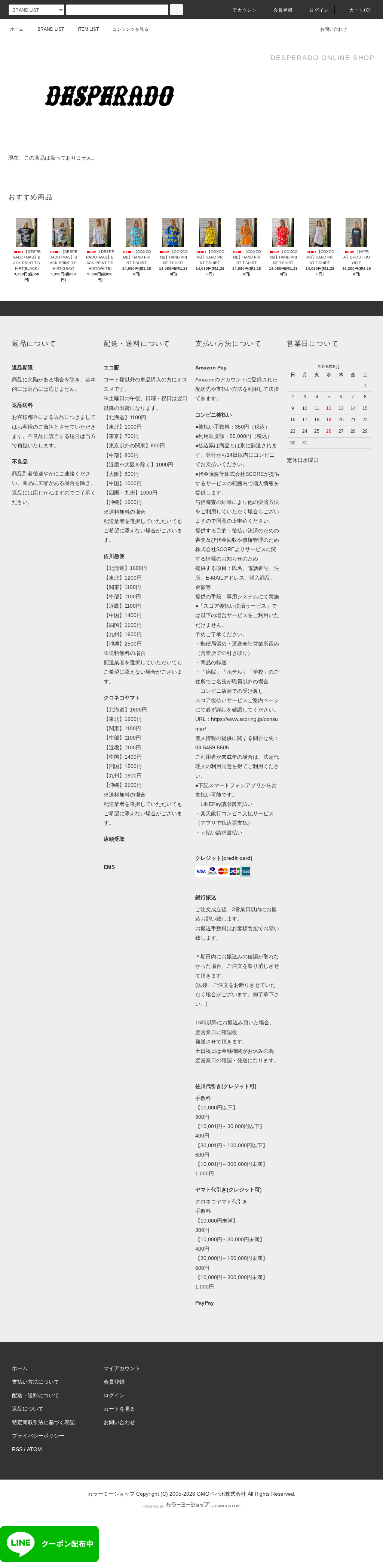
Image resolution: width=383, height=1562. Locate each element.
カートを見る (119, 1409)
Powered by (153, 1506)
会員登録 (283, 10)
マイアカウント (122, 1368)
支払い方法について (35, 1382)
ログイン (319, 10)
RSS (17, 1449)
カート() (360, 10)
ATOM (34, 1449)
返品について (27, 1409)
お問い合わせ (333, 29)
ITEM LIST (88, 29)
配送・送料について (35, 1395)
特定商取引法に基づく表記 (43, 1422)
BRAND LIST (50, 29)
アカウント (245, 10)
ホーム (17, 29)
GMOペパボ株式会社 (221, 1494)
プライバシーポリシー (38, 1436)
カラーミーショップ (111, 1494)
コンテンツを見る (130, 29)
